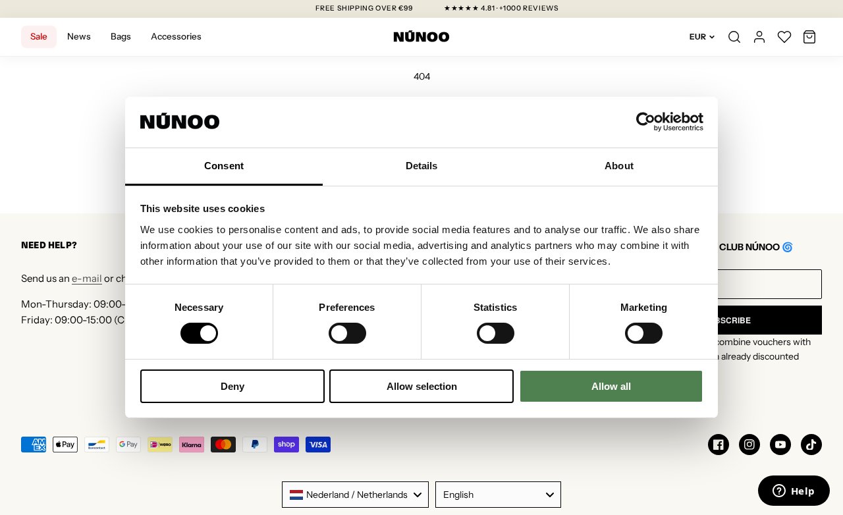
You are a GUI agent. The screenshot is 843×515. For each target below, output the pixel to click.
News (79, 36)
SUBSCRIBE (727, 320)
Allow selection (422, 386)
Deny (232, 386)
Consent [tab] (224, 165)
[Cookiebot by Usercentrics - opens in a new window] (645, 122)
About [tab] (619, 165)
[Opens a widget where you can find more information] (793, 491)
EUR (698, 36)
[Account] (759, 36)
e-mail (87, 278)
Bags (121, 36)
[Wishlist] (784, 36)
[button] (809, 36)
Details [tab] (422, 165)
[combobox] (355, 494)
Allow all (611, 386)
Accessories (176, 36)
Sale (38, 36)
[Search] (734, 36)
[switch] (347, 333)
